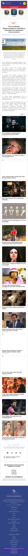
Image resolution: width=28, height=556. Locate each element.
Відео (14, 513)
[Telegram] (12, 453)
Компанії (14, 538)
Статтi (14, 517)
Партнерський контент (14, 511)
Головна (9, 444)
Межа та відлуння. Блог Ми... (14, 519)
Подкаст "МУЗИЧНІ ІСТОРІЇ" (14, 522)
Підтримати (15, 7)
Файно (14, 552)
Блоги (14, 515)
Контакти (14, 546)
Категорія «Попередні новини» (13, 445)
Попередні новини (13, 23)
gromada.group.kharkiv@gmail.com (14, 496)
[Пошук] (20, 3)
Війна (14, 524)
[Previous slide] (2, 13)
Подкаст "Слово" (14, 528)
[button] (7, 453)
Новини (14, 536)
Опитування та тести (14, 540)
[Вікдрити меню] (24, 3)
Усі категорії (14, 509)
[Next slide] (26, 13)
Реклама (14, 526)
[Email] (20, 453)
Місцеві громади (14, 542)
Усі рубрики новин (16, 444)
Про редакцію (14, 544)
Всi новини (14, 521)
